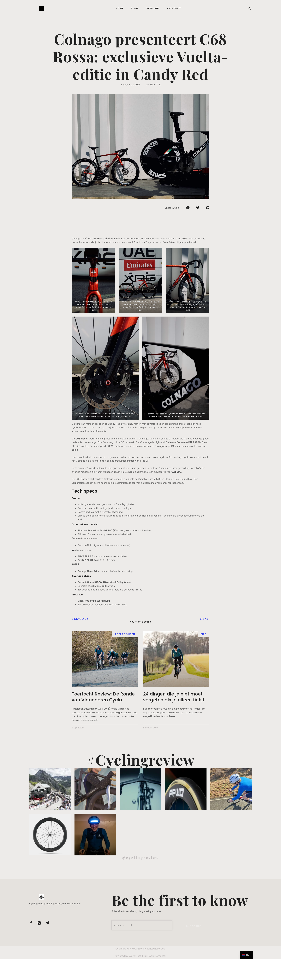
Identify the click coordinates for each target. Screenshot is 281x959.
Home (120, 8)
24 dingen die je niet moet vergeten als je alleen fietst (173, 697)
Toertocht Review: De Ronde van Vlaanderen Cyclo (103, 697)
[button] (250, 8)
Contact (174, 8)
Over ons (153, 8)
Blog (134, 8)
